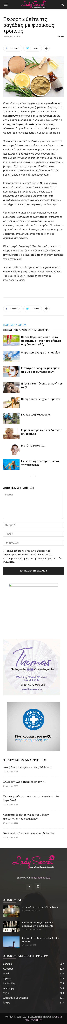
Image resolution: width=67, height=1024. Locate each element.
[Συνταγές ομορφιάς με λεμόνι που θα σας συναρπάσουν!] (11, 371)
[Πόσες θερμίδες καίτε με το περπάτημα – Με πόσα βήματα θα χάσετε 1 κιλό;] (11, 340)
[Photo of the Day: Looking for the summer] (11, 942)
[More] (46, 48)
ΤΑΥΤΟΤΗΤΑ (36, 1020)
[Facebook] (29, 887)
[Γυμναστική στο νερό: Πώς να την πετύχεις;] (11, 464)
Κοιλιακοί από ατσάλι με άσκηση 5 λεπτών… (29, 833)
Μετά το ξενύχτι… (33, 445)
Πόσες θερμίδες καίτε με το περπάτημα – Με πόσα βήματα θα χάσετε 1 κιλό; (41, 340)
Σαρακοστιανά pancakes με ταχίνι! (24, 781)
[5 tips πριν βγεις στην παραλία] (11, 356)
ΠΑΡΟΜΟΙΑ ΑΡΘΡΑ (14, 324)
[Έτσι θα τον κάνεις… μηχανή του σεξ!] (11, 387)
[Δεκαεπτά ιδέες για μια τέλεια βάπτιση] (11, 911)
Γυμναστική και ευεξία (35, 414)
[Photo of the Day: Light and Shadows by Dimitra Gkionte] (11, 926)
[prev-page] (30, 477)
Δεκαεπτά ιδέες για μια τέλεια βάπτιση (40, 907)
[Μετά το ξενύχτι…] (11, 449)
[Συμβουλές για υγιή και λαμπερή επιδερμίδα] (11, 433)
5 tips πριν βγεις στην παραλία (40, 352)
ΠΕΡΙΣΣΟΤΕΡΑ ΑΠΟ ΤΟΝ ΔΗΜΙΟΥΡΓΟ (26, 329)
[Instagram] (38, 887)
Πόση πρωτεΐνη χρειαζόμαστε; (41, 399)
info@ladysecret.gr (40, 877)
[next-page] (36, 477)
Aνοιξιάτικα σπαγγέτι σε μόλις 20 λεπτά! (27, 767)
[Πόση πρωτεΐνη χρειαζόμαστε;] (11, 402)
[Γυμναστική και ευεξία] (11, 418)
